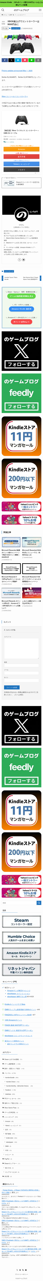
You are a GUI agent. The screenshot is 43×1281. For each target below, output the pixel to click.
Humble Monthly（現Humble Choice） (19, 1086)
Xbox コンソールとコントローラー (15, 96)
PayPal (8, 1159)
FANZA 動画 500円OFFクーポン (17, 1025)
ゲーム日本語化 (11, 1112)
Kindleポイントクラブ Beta (15, 1004)
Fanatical (10, 1090)
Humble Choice (12, 1082)
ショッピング (16, 28)
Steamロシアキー (12, 1163)
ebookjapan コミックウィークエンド (18, 1035)
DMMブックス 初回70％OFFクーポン (19, 1030)
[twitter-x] (19, 259)
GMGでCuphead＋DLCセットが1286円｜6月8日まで (20, 1201)
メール (6, 670)
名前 (5, 662)
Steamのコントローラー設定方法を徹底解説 (27, 183)
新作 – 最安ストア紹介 (14, 1068)
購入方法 (9, 1168)
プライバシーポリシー (21, 1274)
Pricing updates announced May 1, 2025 (17, 70)
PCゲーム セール (12, 1098)
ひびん (4, 1203)
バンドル (10, 1073)
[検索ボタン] (3, 10)
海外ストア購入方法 (13, 1103)
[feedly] (20, 1270)
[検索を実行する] (39, 903)
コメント (7, 637)
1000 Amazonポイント (13, 1020)
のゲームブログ (21, 10)
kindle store (11, 1138)
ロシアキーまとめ (12, 1172)
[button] (5, 60)
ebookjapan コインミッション (18, 993)
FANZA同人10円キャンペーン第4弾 (18, 1015)
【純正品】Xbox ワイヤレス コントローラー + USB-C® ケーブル (21, 131)
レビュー (9, 1154)
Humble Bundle (12, 1077)
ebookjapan (11, 1142)
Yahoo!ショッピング (13, 1125)
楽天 (8, 1129)
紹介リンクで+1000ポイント (18, 1044)
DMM (8, 1146)
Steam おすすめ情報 (13, 1059)
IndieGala (10, 1094)
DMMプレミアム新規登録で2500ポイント (20, 1009)
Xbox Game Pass (11, 1107)
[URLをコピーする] (38, 60)
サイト (6, 677)
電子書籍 (10, 1134)
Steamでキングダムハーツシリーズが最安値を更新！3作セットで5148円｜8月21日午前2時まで (21, 1213)
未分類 (8, 1176)
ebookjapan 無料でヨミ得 (17, 996)
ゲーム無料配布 (12, 1064)
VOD (8, 1150)
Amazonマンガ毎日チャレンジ (18, 990)
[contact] (23, 259)
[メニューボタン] (40, 10)
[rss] (23, 1270)
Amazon (9, 1121)
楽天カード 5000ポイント (14, 1041)
